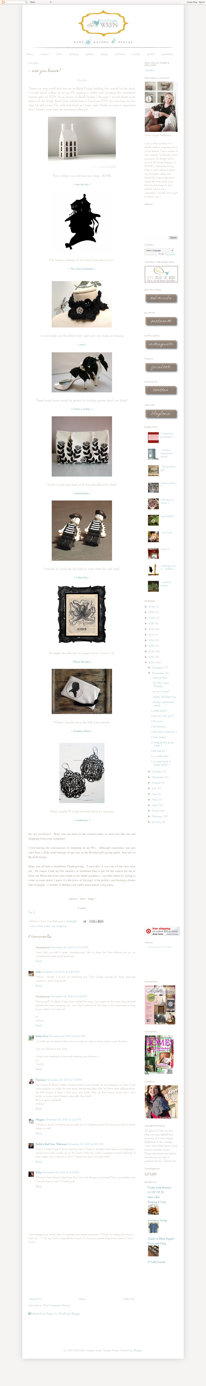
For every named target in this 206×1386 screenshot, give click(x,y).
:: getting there (159, 678)
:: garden (89, 54)
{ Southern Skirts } (81, 731)
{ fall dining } (158, 726)
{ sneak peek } (159, 710)
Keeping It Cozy (157, 1202)
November (158, 673)
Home (30, 54)
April (155, 805)
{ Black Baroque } (82, 661)
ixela (38, 972)
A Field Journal (156, 1262)
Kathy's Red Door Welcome (51, 1144)
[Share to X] (96, 921)
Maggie (40, 1119)
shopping (61, 926)
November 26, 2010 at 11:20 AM (60, 972)
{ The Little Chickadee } (82, 268)
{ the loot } (157, 721)
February (157, 816)
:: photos (150, 54)
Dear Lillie (154, 1197)
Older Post (129, 1299)
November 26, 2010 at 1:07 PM (64, 1080)
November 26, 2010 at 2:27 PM (63, 1119)
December (158, 667)
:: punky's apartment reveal (167, 453)
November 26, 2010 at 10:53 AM (69, 947)
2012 (152, 651)
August (156, 783)
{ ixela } (82, 344)
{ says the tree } (82, 184)
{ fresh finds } (158, 737)
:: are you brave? (160, 691)
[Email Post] (84, 921)
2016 (152, 629)
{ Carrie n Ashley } (82, 409)
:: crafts (58, 54)
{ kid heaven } (159, 751)
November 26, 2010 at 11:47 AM (67, 1036)
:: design (103, 54)
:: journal (135, 54)
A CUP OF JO (156, 1192)
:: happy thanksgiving (163, 697)
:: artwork (119, 54)
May (155, 799)
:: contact (44, 54)
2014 (152, 640)
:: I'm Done (166, 533)
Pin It (31, 912)
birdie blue (42, 1036)
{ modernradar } (82, 493)
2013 (152, 646)
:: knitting (73, 54)
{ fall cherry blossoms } (164, 732)
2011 (151, 657)
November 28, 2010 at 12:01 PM (61, 1172)
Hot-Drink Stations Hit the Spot (159, 947)
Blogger (138, 1350)
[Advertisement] (81, 1271)
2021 (152, 612)
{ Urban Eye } (82, 577)
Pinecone (41, 1080)
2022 (152, 607)
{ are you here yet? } (162, 716)
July (154, 788)
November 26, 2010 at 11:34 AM (69, 996)
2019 (152, 623)
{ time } (165, 549)
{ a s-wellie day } (160, 756)
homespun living (157, 1220)
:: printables (166, 54)
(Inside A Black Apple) (161, 1239)
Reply (39, 961)
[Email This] (90, 921)
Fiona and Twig (157, 1243)
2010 (152, 662)
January (157, 822)
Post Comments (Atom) (56, 1305)
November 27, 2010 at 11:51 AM (85, 1144)
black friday (43, 926)
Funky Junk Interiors (159, 1187)
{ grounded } (167, 516)
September (158, 777)
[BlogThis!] (93, 921)
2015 (152, 635)
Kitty (39, 1172)
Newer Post (35, 1299)
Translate (169, 254)
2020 (152, 618)
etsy (53, 926)
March (156, 811)
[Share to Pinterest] (102, 921)
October (157, 771)
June (155, 794)
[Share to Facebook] (99, 921)
